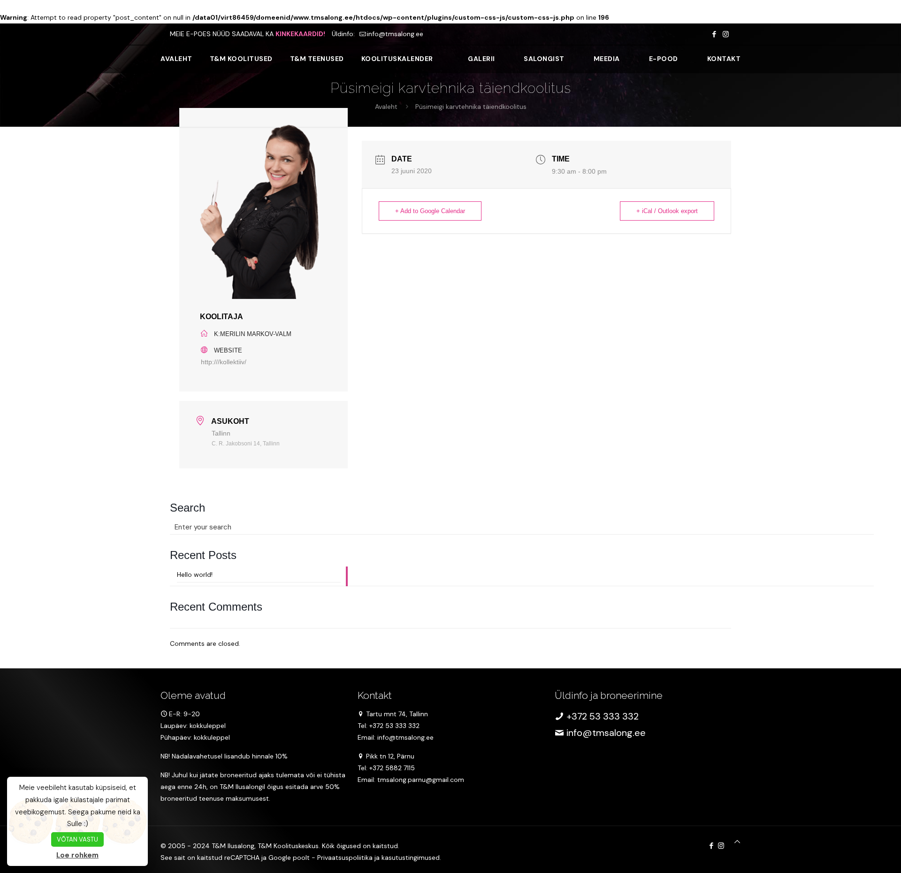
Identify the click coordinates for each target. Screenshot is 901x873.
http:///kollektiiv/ (223, 362)
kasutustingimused (411, 857)
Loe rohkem (77, 855)
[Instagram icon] (725, 34)
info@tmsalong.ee (395, 34)
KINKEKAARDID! (300, 34)
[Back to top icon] (737, 842)
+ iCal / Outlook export (667, 210)
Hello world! (195, 574)
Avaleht (386, 106)
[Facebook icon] (714, 34)
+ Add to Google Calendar (430, 210)
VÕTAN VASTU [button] (77, 839)
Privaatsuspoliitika (345, 857)
